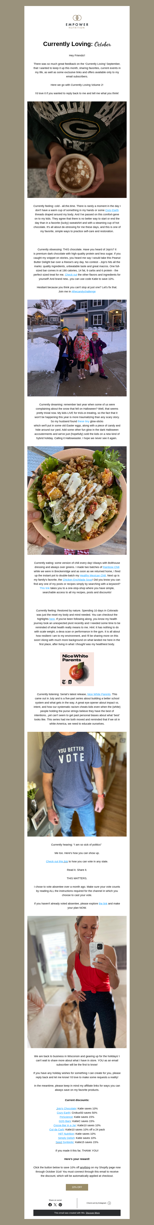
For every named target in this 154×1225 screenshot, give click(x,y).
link (65, 861)
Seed (59, 1142)
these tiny (84, 421)
